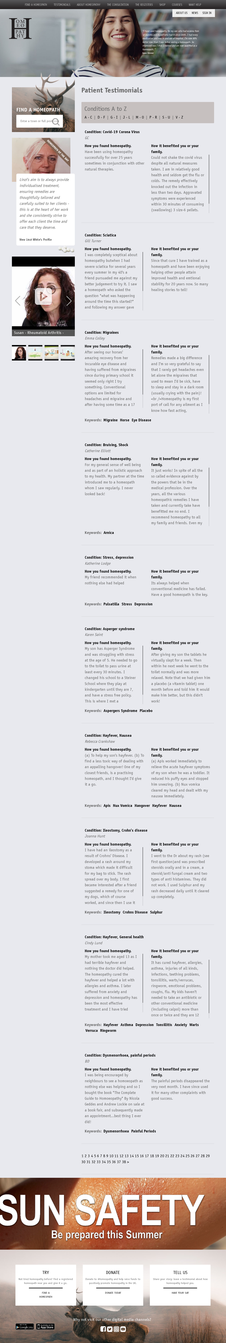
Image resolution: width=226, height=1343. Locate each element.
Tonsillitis (164, 1024)
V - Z (179, 117)
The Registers (144, 4)
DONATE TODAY (113, 1292)
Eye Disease (141, 420)
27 (198, 1156)
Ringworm (108, 1030)
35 (109, 1162)
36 (114, 1162)
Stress (127, 604)
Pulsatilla (111, 604)
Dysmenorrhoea (116, 1131)
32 (94, 1162)
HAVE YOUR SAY (180, 1292)
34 (104, 1162)
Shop (162, 4)
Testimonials (62, 4)
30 (83, 1162)
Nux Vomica (122, 805)
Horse (124, 420)
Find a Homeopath (36, 4)
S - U (166, 117)
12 (122, 1156)
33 (99, 1162)
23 (177, 1156)
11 (117, 1156)
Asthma (127, 1024)
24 (183, 1156)
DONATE (113, 1272)
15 (137, 1156)
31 (88, 1162)
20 (162, 1156)
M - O (140, 117)
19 (157, 1156)
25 (188, 1156)
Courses (177, 4)
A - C (88, 117)
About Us (181, 13)
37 (119, 1162)
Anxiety (181, 1024)
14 (132, 1156)
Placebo (146, 710)
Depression (143, 604)
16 (142, 1156)
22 (172, 1156)
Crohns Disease (135, 912)
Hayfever (159, 805)
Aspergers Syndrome (120, 710)
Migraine (111, 420)
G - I (114, 117)
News (195, 13)
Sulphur (156, 912)
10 (111, 1156)
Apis (107, 805)
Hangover (142, 805)
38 (124, 1162)
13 (127, 1156)
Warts (194, 1024)
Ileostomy (112, 912)
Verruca (91, 1030)
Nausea (175, 805)
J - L (126, 117)
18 (152, 1156)
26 (193, 1156)
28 (203, 1156)
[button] (69, 301)
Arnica (109, 532)
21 (167, 1156)
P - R (153, 117)
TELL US (180, 1272)
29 (208, 1156)
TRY (45, 1272)
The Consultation (118, 4)
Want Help (195, 4)
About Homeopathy (88, 4)
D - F (101, 117)
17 (147, 1156)
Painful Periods (143, 1131)
